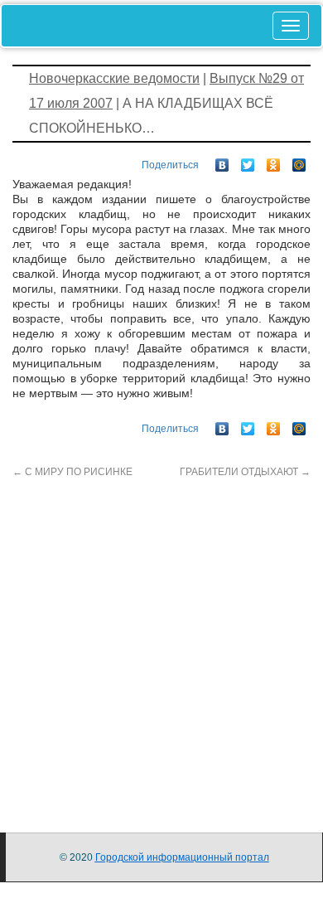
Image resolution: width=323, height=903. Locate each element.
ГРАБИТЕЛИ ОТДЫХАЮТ (245, 472)
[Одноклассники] (273, 160)
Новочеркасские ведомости (114, 78)
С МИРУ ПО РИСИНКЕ (72, 472)
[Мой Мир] (299, 160)
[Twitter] (248, 160)
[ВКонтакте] (222, 160)
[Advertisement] (161, 641)
